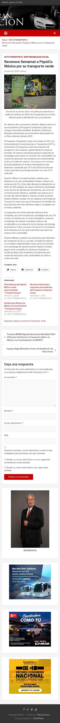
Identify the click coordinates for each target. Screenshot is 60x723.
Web (6, 435)
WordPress (38, 718)
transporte (35, 321)
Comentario (10, 377)
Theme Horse (43, 715)
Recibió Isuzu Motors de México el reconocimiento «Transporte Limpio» (15, 306)
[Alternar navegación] (5, 33)
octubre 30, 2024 (11, 71)
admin (23, 71)
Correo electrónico (13, 423)
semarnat (25, 321)
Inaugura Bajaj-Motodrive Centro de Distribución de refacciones (29, 350)
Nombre (8, 411)
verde (43, 321)
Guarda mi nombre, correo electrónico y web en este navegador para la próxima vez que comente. (28, 452)
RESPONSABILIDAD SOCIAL (36, 57)
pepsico (16, 321)
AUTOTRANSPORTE (13, 57)
